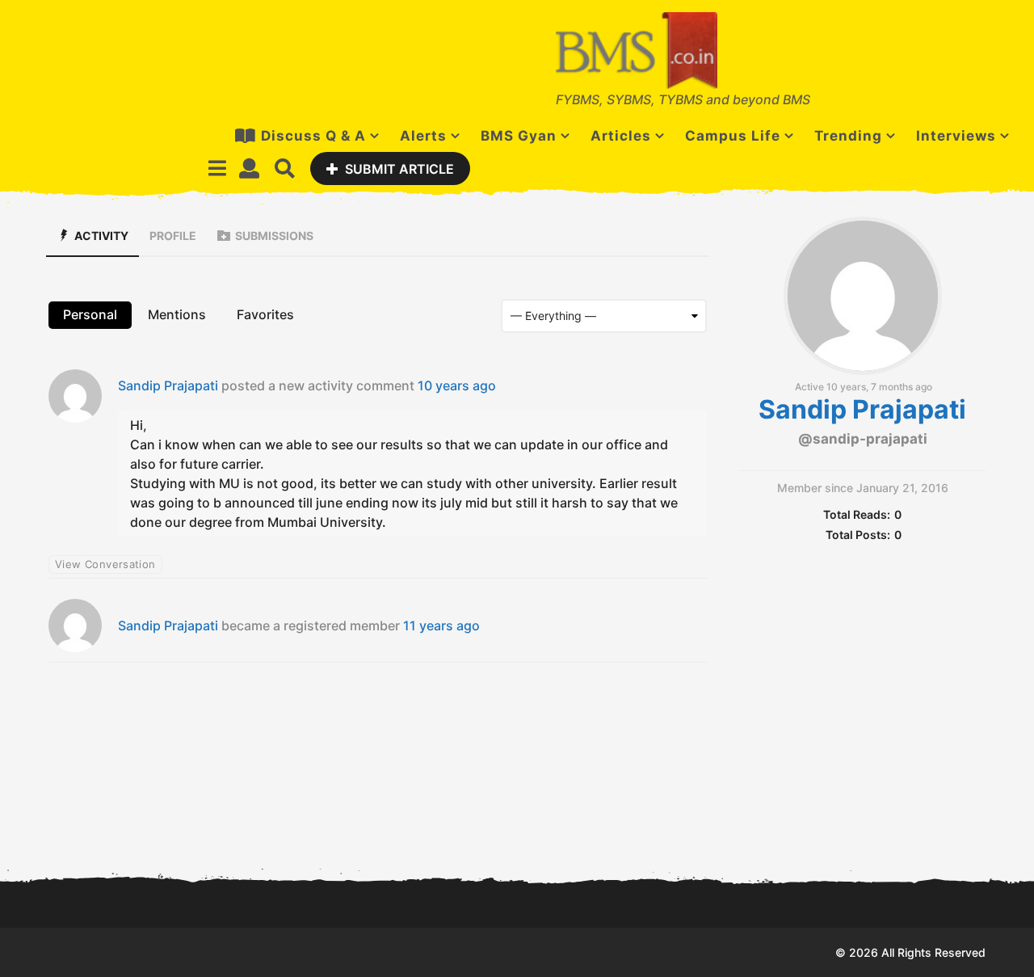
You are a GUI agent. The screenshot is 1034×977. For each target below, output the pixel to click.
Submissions (274, 235)
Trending (848, 136)
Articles (621, 136)
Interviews (956, 136)
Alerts (423, 136)
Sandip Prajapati (168, 385)
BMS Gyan (519, 136)
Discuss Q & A (313, 136)
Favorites (265, 314)
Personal (90, 314)
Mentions (177, 314)
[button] (217, 168)
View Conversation (105, 564)
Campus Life (732, 136)
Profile (172, 235)
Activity (101, 235)
